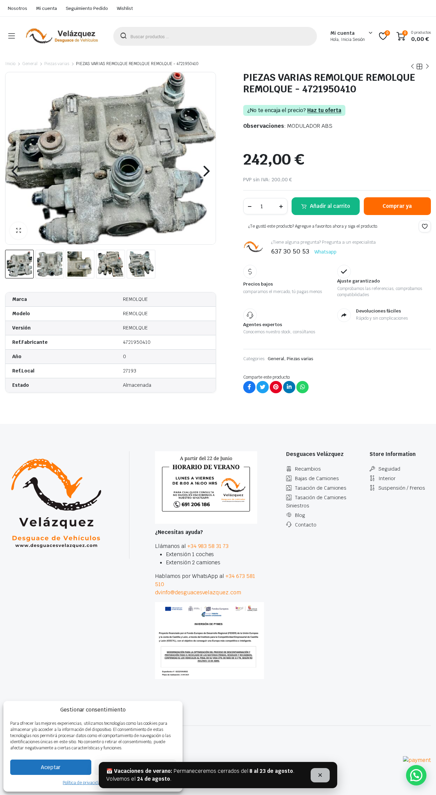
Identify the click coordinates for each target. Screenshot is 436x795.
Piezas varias (56, 63)
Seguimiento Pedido (87, 8)
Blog (300, 515)
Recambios (308, 469)
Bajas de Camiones (317, 478)
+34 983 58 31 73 (208, 546)
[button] (18, 230)
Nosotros (17, 8)
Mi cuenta (46, 8)
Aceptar (51, 767)
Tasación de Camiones (320, 488)
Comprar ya (397, 206)
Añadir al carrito (330, 206)
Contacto (305, 525)
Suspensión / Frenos (401, 488)
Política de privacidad (82, 782)
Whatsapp (325, 252)
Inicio (10, 63)
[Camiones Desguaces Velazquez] (62, 36)
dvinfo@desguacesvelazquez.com (198, 592)
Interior (386, 478)
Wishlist (125, 8)
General (29, 63)
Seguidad (389, 469)
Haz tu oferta (324, 110)
